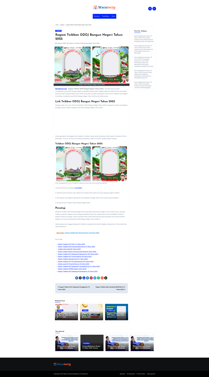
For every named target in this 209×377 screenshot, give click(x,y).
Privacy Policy (141, 374)
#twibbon (71, 43)
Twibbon (58, 30)
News (113, 16)
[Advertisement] (92, 122)
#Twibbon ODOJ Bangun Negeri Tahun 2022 (87, 43)
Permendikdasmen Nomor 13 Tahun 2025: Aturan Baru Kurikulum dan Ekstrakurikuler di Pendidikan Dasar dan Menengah (143, 49)
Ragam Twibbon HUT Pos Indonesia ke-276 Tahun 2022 (75, 261)
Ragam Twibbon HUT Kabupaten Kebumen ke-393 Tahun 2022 (78, 254)
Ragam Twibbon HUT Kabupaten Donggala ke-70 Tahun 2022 (77, 271)
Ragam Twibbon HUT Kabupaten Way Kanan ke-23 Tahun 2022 (66, 315)
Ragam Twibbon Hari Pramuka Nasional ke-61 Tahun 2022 (76, 246)
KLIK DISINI (78, 188)
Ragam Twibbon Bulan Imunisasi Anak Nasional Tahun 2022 (77, 251)
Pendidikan (105, 16)
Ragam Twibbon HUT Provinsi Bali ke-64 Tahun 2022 (75, 256)
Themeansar (84, 374)
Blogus (76, 374)
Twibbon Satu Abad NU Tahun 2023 (69, 249)
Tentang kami (131, 374)
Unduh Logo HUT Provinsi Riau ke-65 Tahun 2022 (73, 264)
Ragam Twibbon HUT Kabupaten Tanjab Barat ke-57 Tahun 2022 (79, 266)
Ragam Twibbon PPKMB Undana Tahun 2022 (72, 269)
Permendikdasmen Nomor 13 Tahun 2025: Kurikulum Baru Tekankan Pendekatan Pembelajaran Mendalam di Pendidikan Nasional (143, 74)
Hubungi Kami (151, 374)
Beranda (97, 16)
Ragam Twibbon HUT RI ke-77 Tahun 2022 (71, 244)
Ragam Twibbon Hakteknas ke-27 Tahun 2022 (73, 259)
